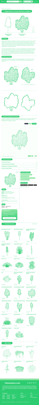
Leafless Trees (5, 361)
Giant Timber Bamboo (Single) (30, 273)
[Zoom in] (30, 156)
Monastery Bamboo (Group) (19, 300)
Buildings (8, 398)
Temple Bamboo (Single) (6, 328)
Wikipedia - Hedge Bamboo (6, 206)
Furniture (8, 395)
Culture (13, 398)
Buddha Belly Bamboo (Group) (30, 230)
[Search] (20, 1)
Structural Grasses (25, 176)
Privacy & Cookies (33, 397)
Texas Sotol (16, 328)
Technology (14, 397)
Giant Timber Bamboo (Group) (18, 273)
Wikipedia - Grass (4, 207)
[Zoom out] (28, 156)
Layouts (8, 397)
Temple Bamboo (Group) (31, 314)
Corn (27, 244)
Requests (22, 397)
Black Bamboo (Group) (6, 229)
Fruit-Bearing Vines (18, 346)
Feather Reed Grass (30, 258)
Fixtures (8, 396)
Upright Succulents (30, 346)
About (31, 395)
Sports (13, 396)
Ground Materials (29, 361)
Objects (3, 398)
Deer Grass (4, 258)
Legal (31, 396)
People (3, 395)
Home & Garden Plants (25, 179)
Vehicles (13, 395)
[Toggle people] (34, 156)
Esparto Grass (17, 258)
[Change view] (36, 156)
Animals (3, 396)
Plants (36, 342)
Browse (22, 395)
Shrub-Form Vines (17, 361)
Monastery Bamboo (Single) (31, 300)
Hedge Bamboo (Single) (6, 300)
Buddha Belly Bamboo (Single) (6, 245)
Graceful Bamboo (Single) (19, 287)
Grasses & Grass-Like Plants (26, 174)
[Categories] (37, 1)
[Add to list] (17, 172)
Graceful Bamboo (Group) (7, 287)
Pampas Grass (4, 314)
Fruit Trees (4, 346)
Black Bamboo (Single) (18, 229)
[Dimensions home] (3, 1)
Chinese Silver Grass (18, 244)
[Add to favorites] (15, 172)
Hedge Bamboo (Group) (30, 287)
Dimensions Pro (23, 396)
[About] (35, 1)
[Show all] (32, 156)
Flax (2, 272)
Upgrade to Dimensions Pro (9, 218)
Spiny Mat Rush (17, 314)
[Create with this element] (18, 172)
